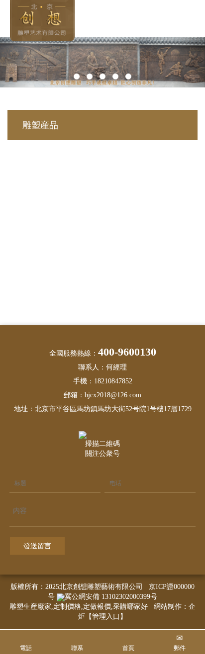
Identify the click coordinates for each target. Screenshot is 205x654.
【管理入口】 (106, 616)
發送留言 (37, 546)
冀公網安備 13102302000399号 (111, 596)
